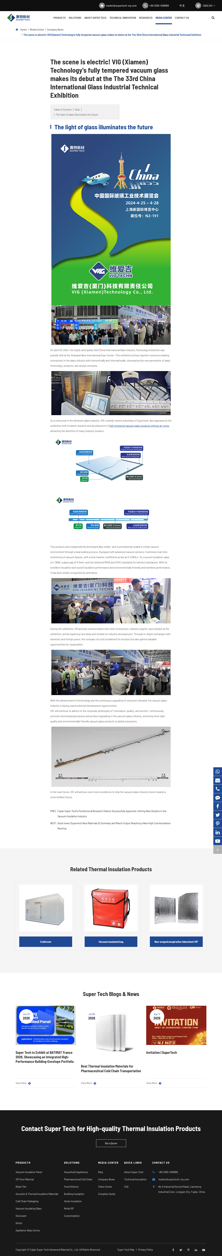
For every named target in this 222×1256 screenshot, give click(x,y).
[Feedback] (217, 797)
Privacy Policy (145, 1249)
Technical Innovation (122, 17)
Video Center (105, 1186)
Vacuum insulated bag (111, 941)
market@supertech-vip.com (121, 5)
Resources (145, 17)
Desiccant (21, 1215)
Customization (72, 1215)
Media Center (164, 17)
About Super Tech (95, 17)
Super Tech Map (125, 1249)
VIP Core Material (25, 1179)
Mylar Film (21, 1186)
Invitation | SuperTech (161, 1052)
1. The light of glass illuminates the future (76, 114)
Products (59, 17)
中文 (182, 5)
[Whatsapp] (217, 771)
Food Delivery (71, 1186)
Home (23, 29)
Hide (77, 109)
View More (21, 1083)
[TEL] (217, 789)
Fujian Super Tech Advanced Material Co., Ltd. (54, 1249)
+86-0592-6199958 (159, 5)
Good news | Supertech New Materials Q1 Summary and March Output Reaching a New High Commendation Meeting (114, 825)
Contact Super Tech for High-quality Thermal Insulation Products (111, 1128)
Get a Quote (111, 1143)
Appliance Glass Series (28, 1230)
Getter (19, 1223)
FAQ (126, 1186)
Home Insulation (73, 1201)
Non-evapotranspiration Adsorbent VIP (176, 941)
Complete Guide (106, 1193)
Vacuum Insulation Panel (29, 1172)
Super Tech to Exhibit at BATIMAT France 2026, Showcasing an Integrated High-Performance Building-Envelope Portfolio (45, 1057)
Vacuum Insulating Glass (29, 1208)
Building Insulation (74, 1193)
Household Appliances (76, 1172)
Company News (55, 29)
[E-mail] (217, 780)
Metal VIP (69, 1208)
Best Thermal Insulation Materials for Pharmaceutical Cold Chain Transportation (111, 1068)
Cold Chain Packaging (27, 1201)
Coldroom (45, 941)
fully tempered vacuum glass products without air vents (139, 425)
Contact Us (182, 17)
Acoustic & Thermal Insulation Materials (37, 1193)
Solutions (75, 17)
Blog (100, 1172)
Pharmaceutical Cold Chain (78, 1179)
